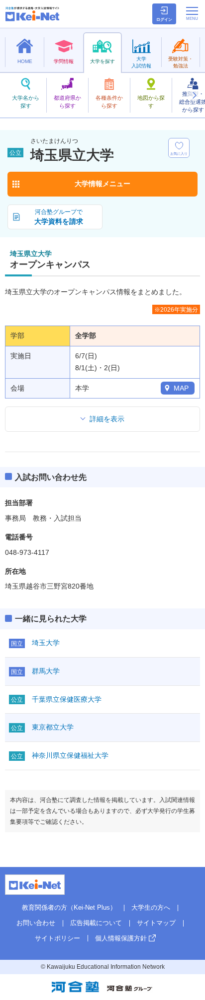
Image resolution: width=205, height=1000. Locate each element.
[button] (194, 95)
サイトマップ (156, 923)
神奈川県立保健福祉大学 (70, 755)
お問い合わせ (35, 923)
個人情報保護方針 (121, 938)
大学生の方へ (150, 907)
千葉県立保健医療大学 (67, 699)
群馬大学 (46, 671)
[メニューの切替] (192, 13)
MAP (181, 388)
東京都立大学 (53, 727)
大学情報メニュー (102, 184)
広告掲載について (96, 923)
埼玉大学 (46, 643)
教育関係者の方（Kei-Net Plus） (69, 907)
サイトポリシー (57, 938)
